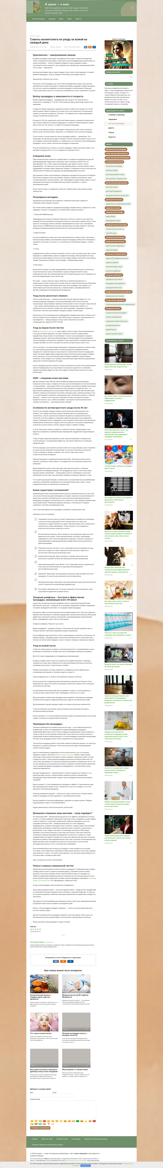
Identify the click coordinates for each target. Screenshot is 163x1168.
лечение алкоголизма (115, 237)
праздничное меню (114, 279)
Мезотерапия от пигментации (75, 1069)
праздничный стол (114, 288)
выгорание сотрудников (116, 179)
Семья (69, 19)
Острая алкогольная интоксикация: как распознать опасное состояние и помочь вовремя (118, 838)
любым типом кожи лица (65, 755)
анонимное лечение (114, 162)
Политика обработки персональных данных (47, 1145)
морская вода (111, 250)
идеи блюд (110, 216)
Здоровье (51, 19)
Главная (35, 1139)
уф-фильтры (111, 329)
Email (54, 1092)
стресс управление (113, 317)
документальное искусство (117, 195)
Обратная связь (47, 1139)
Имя (31, 1092)
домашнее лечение (114, 200)
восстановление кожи (115, 174)
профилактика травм (115, 296)
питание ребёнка (113, 271)
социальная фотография (116, 313)
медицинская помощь (115, 241)
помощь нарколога (114, 275)
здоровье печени (113, 208)
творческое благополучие (116, 321)
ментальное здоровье (115, 246)
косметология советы (115, 229)
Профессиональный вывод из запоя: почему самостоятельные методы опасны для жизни (118, 804)
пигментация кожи (114, 267)
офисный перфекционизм (117, 258)
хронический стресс (114, 334)
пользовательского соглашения (76, 1160)
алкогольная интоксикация (117, 158)
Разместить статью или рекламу (95, 1139)
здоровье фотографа (114, 212)
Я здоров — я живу (57, 4)
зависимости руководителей (118, 204)
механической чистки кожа (47, 331)
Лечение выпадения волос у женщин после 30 (74, 1034)
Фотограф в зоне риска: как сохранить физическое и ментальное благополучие (118, 500)
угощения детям (113, 325)
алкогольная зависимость (117, 153)
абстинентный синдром (116, 149)
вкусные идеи (112, 170)
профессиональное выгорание (118, 292)
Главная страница (38, 19)
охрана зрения (112, 262)
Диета (61, 19)
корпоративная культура (116, 225)
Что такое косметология (40, 1033)
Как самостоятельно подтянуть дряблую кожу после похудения (44, 1070)
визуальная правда (114, 166)
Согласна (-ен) (86, 1165)
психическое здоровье (115, 300)
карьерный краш (113, 221)
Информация (109, 369)
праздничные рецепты (115, 283)
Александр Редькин (37, 942)
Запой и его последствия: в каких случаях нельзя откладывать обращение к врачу (117, 770)
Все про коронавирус (117, 123)
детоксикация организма (116, 183)
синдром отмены (113, 309)
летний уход (111, 233)
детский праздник (113, 191)
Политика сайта (62, 1139)
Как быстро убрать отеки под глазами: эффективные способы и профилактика (118, 398)
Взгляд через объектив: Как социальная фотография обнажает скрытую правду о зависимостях (117, 570)
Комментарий (35, 1099)
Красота (78, 19)
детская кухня (112, 187)
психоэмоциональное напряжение (120, 304)
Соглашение (76, 1139)
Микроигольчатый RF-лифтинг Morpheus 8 (75, 996)
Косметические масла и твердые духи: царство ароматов (40, 997)
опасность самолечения (116, 254)
